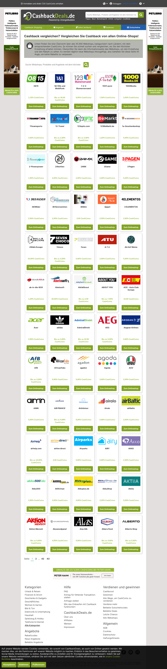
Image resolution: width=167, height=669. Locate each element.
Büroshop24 (102, 19)
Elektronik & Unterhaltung (37, 611)
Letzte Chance (110, 614)
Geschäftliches (32, 601)
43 (48, 558)
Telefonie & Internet (34, 622)
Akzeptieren (9, 665)
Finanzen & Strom (33, 594)
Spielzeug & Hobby (34, 618)
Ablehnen (24, 665)
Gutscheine (135, 27)
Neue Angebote (32, 639)
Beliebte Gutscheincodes (115, 607)
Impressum (69, 627)
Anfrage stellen (71, 600)
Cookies (107, 631)
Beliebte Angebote (34, 642)
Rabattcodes (31, 635)
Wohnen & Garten (33, 605)
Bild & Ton (30, 608)
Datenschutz (109, 634)
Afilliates (68, 620)
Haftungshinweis (111, 638)
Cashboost (108, 591)
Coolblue (126, 19)
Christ (110, 19)
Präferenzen (38, 665)
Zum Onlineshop (36, 106)
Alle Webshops (110, 617)
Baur (94, 19)
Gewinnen (108, 594)
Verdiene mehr (110, 604)
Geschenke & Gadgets (36, 598)
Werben (67, 623)
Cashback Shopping (33, 27)
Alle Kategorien (32, 625)
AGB (105, 628)
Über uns (68, 617)
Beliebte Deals (110, 611)
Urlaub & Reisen (32, 591)
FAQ (66, 591)
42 (42, 558)
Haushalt (29, 615)
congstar (118, 19)
